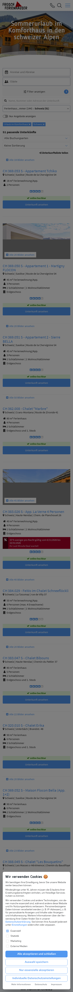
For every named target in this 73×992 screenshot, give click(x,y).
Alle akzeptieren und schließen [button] (36, 954)
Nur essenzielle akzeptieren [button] (36, 970)
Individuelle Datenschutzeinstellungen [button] (36, 978)
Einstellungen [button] (19, 924)
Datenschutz (41, 984)
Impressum (56, 984)
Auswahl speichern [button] (36, 962)
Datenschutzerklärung (18, 921)
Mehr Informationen (21, 984)
